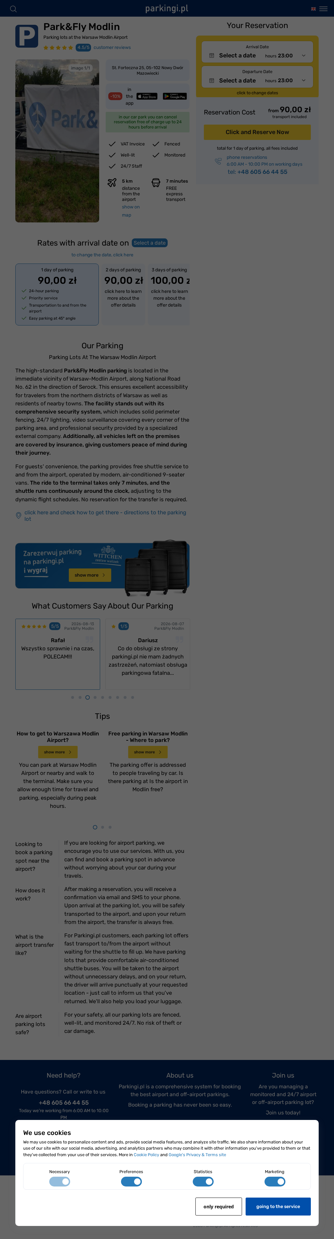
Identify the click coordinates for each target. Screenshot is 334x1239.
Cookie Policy (146, 1154)
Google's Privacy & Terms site (197, 1154)
